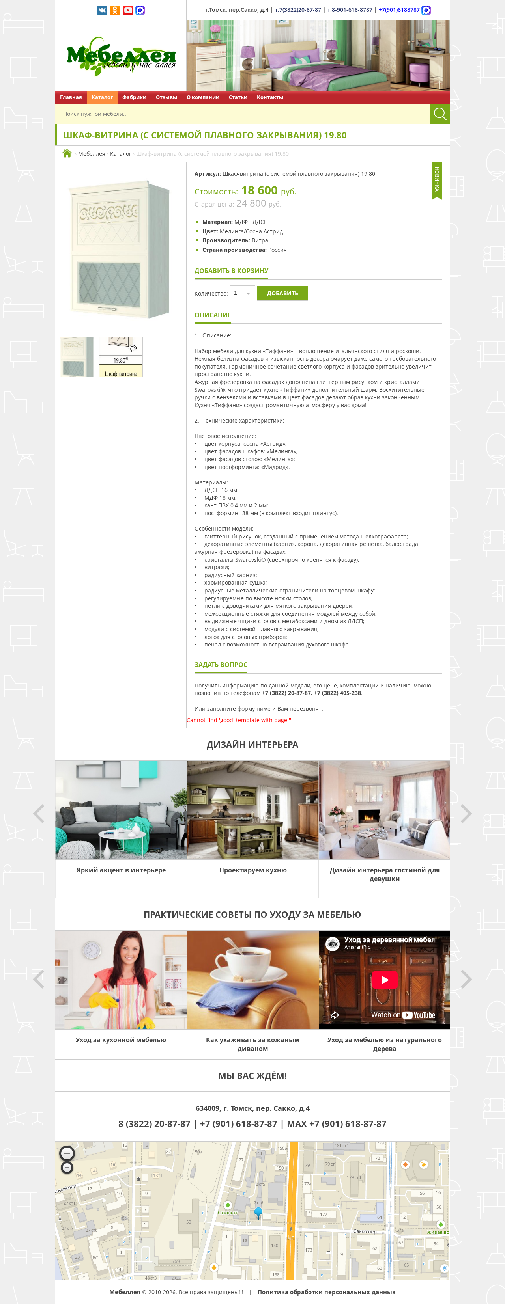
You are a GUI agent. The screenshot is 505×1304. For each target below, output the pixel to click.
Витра (260, 240)
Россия (277, 249)
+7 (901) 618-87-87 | (242, 1123)
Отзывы (166, 97)
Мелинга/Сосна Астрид (251, 231)
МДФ (241, 221)
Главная (71, 97)
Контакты (270, 97)
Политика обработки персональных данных (327, 1292)
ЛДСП (260, 221)
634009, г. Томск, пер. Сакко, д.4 (253, 1108)
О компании (203, 97)
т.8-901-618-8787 (349, 9)
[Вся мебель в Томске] (67, 153)
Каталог (102, 97)
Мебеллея (91, 153)
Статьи (238, 97)
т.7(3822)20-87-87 (298, 9)
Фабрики (134, 97)
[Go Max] (140, 9)
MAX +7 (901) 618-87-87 (337, 1123)
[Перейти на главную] (121, 55)
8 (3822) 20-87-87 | (159, 1123)
